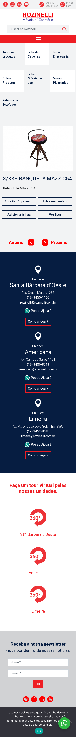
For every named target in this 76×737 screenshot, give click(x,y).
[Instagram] (25, 699)
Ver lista (55, 214)
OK (39, 731)
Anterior (20, 242)
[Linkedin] (42, 699)
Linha (61, 54)
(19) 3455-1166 (38, 298)
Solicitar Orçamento (19, 201)
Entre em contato (55, 201)
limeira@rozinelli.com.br (38, 436)
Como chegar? (38, 321)
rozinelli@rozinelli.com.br (38, 302)
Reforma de (10, 102)
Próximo (55, 242)
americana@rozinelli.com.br (38, 369)
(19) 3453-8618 (38, 431)
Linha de (34, 54)
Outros (9, 80)
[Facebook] (34, 699)
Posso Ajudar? (41, 311)
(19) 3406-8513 (38, 364)
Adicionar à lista (19, 214)
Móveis (60, 80)
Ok (38, 684)
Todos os (9, 54)
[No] (71, 722)
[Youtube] (50, 699)
